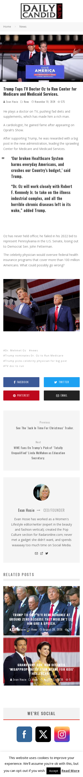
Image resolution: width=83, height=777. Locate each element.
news (34, 350)
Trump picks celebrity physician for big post (36, 360)
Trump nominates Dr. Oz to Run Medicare (34, 355)
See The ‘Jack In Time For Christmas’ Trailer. (45, 425)
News (26, 101)
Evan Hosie (11, 101)
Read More (70, 770)
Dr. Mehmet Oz (15, 350)
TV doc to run (14, 366)
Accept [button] (53, 771)
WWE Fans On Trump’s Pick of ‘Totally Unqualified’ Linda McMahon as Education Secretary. (38, 450)
